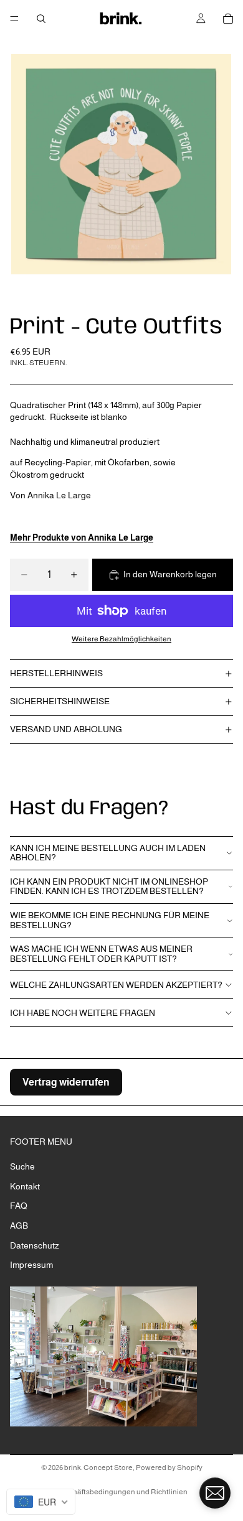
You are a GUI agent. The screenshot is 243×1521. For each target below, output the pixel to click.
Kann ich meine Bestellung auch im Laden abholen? (108, 852)
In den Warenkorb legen (170, 574)
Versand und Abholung (66, 729)
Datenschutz (34, 1245)
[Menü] (14, 18)
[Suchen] (41, 18)
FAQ (18, 1206)
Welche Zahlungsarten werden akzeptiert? (116, 985)
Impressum (31, 1265)
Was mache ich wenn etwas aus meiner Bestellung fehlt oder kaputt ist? (101, 953)
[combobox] (40, 1502)
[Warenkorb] (228, 18)
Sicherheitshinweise (60, 701)
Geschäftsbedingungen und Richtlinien (121, 1491)
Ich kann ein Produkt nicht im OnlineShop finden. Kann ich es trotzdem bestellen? (109, 886)
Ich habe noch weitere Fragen (82, 1013)
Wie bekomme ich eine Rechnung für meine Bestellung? (109, 919)
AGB (19, 1225)
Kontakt (25, 1186)
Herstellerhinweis (56, 673)
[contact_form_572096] (215, 1493)
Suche (22, 1166)
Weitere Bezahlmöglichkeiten (121, 639)
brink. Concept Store (98, 1467)
